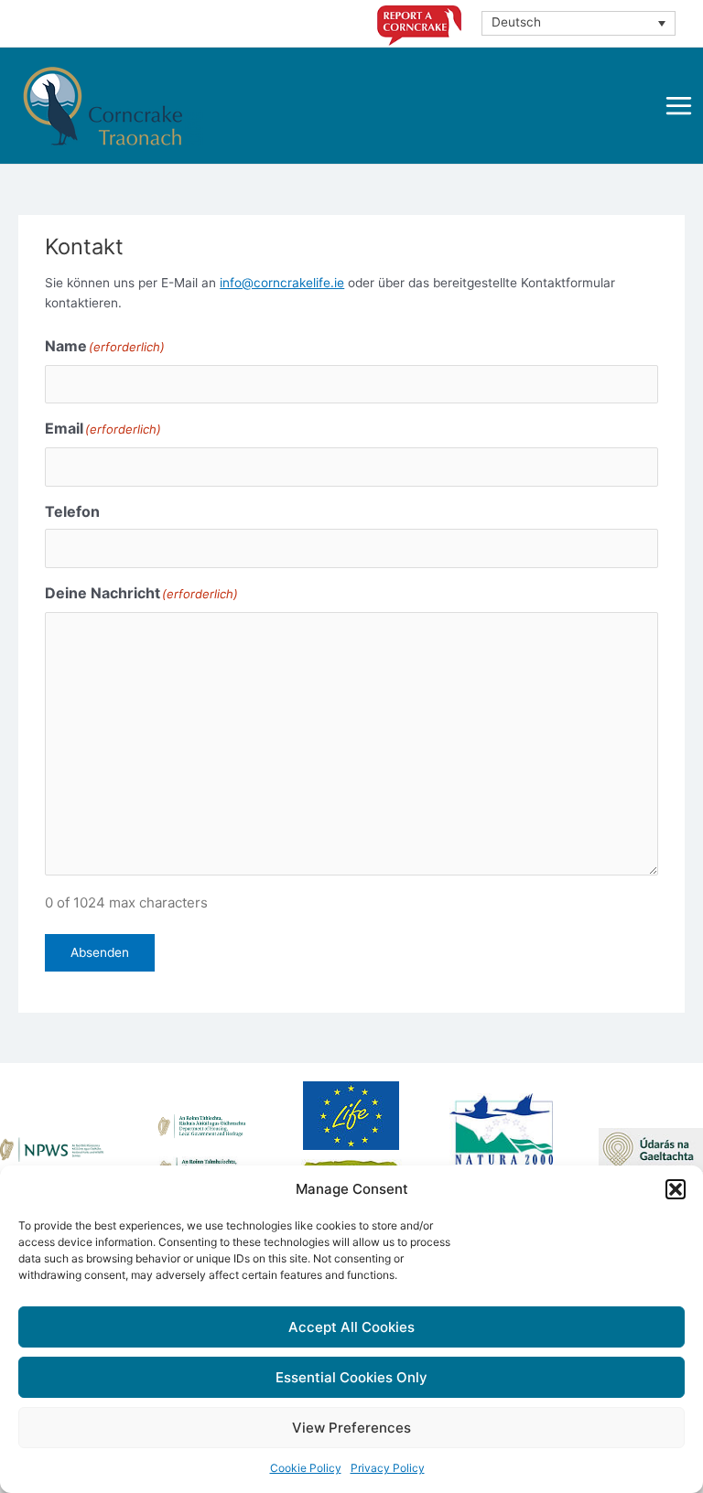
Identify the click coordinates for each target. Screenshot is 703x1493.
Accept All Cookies (351, 1327)
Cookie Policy (305, 1468)
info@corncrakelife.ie (282, 282)
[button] (675, 1189)
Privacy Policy (388, 1468)
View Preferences (351, 1427)
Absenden (99, 952)
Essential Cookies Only (351, 1377)
